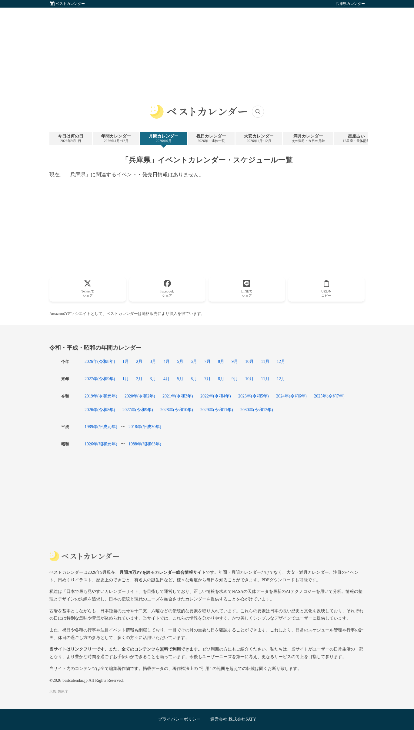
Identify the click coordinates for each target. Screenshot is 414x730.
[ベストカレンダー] (198, 112)
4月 (166, 361)
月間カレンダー (164, 138)
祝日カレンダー (211, 138)
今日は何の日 (70, 138)
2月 (139, 361)
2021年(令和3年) (177, 396)
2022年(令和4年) (215, 396)
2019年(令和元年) (101, 396)
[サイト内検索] (258, 112)
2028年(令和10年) (176, 409)
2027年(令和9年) (100, 378)
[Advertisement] (207, 50)
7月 (207, 361)
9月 (235, 361)
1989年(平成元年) (101, 426)
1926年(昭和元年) (101, 443)
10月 (249, 361)
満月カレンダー (308, 138)
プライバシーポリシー (179, 719)
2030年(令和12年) (256, 409)
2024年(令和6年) (291, 396)
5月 (180, 361)
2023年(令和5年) (253, 396)
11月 (265, 361)
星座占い (356, 138)
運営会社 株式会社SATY (233, 719)
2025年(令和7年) (329, 396)
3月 (153, 361)
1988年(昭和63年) (145, 443)
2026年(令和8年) (100, 361)
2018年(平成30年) (145, 426)
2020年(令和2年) (140, 396)
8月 (221, 361)
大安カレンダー (259, 138)
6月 (194, 361)
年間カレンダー (116, 138)
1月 (125, 361)
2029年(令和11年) (216, 409)
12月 (281, 361)
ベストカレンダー (70, 4)
